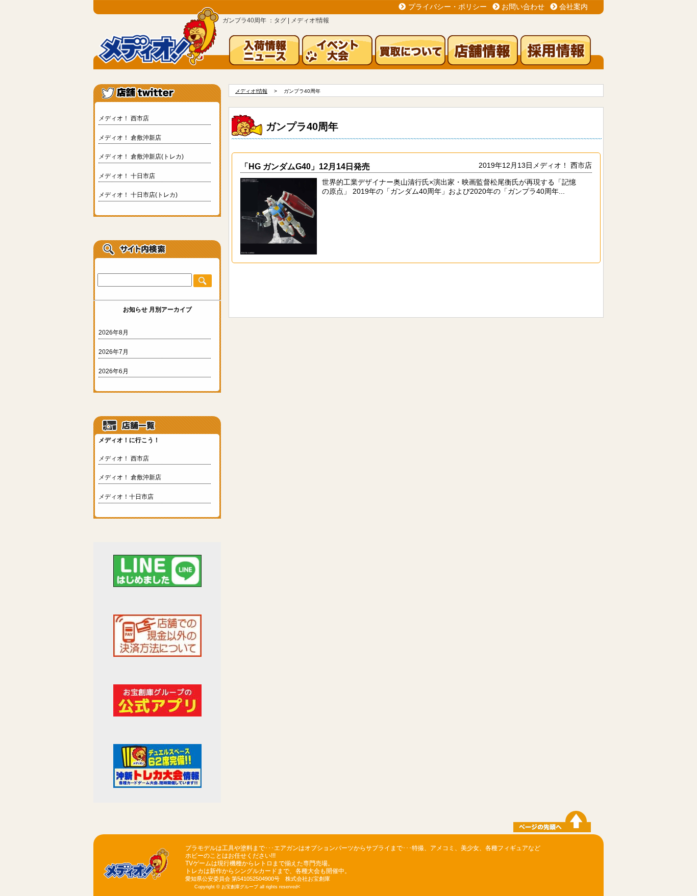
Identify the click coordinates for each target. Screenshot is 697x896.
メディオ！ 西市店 (123, 118)
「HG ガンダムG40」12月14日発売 (305, 166)
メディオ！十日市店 (126, 496)
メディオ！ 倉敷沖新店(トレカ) (141, 156)
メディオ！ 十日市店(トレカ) (138, 194)
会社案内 (573, 7)
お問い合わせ (523, 7)
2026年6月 (113, 371)
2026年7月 (113, 351)
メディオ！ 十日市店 (126, 176)
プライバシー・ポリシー (447, 7)
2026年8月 (113, 332)
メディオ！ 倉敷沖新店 (129, 137)
